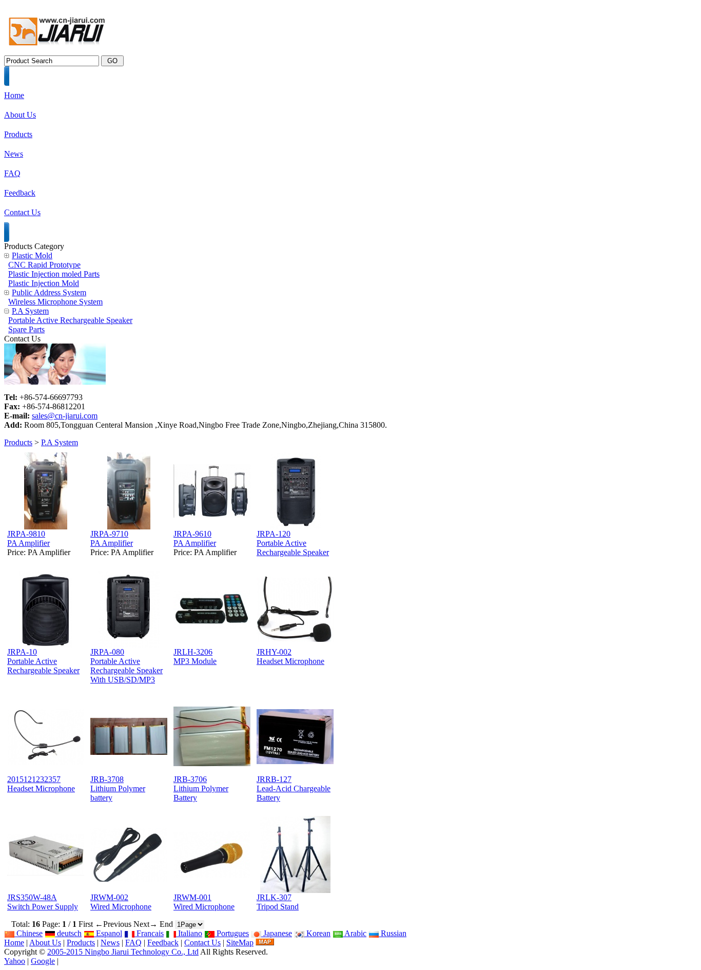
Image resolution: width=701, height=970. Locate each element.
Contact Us (202, 942)
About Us (45, 942)
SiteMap (240, 942)
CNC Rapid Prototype (44, 264)
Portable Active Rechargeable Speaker (70, 320)
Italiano (189, 933)
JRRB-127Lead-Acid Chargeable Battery (293, 788)
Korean (317, 933)
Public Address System (49, 292)
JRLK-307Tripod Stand (278, 902)
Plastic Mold (32, 255)
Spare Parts (26, 329)
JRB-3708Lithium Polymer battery (117, 788)
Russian (392, 933)
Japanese (276, 933)
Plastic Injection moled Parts (54, 274)
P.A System (59, 442)
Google (43, 961)
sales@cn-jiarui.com (65, 415)
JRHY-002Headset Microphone (290, 656)
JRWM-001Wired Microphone (204, 902)
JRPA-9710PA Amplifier (111, 538)
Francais (149, 933)
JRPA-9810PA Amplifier (28, 538)
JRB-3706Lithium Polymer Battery (200, 788)
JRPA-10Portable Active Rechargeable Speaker (43, 661)
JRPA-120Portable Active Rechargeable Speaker (293, 543)
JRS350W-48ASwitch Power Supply (42, 902)
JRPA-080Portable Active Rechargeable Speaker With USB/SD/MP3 (126, 666)
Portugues (232, 933)
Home (14, 942)
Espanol (108, 933)
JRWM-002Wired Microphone (120, 902)
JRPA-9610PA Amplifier (194, 538)
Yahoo (14, 961)
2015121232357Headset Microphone (41, 784)
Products (18, 442)
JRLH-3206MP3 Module (195, 656)
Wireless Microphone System (55, 301)
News (110, 942)
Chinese (28, 933)
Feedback (163, 942)
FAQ (133, 942)
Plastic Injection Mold (43, 283)
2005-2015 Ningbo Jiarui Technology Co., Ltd (123, 951)
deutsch (68, 933)
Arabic (354, 933)
